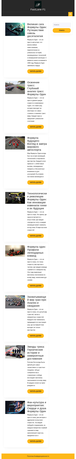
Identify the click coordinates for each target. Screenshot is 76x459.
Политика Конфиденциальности (38, 456)
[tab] (70, 14)
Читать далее (37, 71)
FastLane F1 (38, 9)
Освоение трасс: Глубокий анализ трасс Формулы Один (36, 88)
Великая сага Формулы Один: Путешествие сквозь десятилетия (37, 30)
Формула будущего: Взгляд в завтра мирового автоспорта (37, 143)
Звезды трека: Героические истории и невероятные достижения (36, 352)
